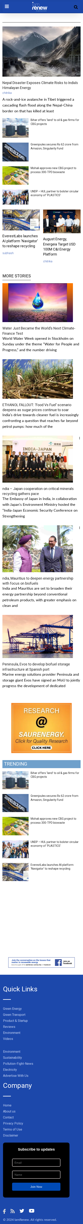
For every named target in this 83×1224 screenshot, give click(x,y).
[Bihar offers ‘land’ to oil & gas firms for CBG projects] (15, 773)
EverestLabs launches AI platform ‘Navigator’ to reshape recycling (20, 241)
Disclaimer (10, 1135)
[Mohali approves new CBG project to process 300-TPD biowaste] (15, 819)
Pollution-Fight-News (18, 1064)
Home (7, 1105)
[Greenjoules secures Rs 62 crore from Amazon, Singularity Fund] (15, 796)
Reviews (9, 1027)
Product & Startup (15, 1021)
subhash (8, 253)
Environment (11, 1033)
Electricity (10, 1070)
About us (9, 1111)
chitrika (7, 92)
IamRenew (22, 1219)
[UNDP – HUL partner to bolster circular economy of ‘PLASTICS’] (15, 842)
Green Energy (12, 1009)
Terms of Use (12, 1129)
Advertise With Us (15, 1076)
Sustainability (12, 1058)
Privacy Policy (13, 1123)
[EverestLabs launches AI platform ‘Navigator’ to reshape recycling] (15, 865)
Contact (8, 1117)
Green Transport (14, 1015)
